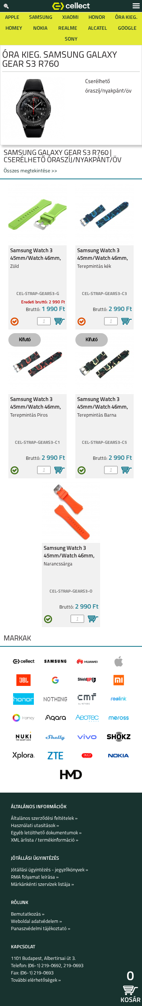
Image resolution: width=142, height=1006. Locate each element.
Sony (71, 39)
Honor (96, 17)
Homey (13, 28)
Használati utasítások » (35, 825)
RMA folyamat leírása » (35, 877)
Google (127, 28)
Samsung (40, 17)
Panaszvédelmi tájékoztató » (40, 929)
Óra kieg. (126, 17)
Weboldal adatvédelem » (36, 921)
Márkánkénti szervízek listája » (42, 884)
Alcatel (97, 28)
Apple (12, 17)
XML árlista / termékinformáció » (44, 840)
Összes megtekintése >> (30, 171)
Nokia (40, 28)
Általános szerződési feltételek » (44, 818)
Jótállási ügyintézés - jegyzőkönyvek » (49, 870)
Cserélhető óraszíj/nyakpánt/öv (108, 86)
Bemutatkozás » (27, 914)
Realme (67, 28)
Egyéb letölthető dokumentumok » (46, 833)
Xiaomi (70, 17)
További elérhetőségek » (36, 980)
